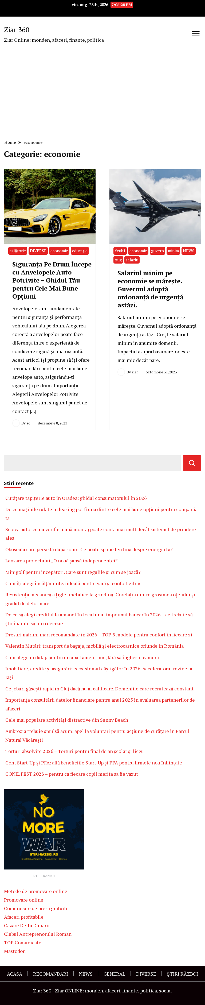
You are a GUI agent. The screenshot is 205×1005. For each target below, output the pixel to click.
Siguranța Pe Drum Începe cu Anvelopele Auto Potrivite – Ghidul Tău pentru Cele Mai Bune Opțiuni (51, 280)
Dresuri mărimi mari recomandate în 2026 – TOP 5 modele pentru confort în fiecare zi (98, 634)
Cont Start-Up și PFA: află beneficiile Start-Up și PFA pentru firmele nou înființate (93, 762)
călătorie (18, 250)
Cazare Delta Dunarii (27, 925)
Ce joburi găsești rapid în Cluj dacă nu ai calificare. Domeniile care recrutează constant (99, 688)
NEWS (188, 250)
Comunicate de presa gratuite (36, 908)
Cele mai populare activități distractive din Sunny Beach (66, 720)
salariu (132, 259)
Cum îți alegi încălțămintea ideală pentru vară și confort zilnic (73, 583)
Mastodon (15, 951)
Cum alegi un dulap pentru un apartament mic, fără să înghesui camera (82, 657)
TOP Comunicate (22, 942)
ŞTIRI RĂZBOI (182, 974)
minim (173, 250)
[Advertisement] (102, 94)
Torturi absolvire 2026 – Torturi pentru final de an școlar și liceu (74, 751)
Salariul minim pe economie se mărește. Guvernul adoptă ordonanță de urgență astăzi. (150, 289)
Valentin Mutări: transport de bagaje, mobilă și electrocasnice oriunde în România (94, 646)
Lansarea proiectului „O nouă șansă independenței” (61, 560)
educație (80, 250)
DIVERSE (38, 250)
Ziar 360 (16, 29)
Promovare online (23, 899)
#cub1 (120, 250)
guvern (157, 250)
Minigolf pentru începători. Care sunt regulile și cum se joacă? (73, 572)
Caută (192, 463)
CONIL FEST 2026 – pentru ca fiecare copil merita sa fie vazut (71, 774)
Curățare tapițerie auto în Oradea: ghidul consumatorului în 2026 (76, 498)
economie (59, 250)
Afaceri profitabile (24, 917)
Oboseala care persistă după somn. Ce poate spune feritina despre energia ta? (89, 549)
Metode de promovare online (35, 891)
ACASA (14, 974)
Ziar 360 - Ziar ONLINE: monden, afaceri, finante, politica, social (102, 990)
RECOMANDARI (50, 974)
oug (118, 259)
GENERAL (114, 974)
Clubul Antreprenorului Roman (38, 934)
